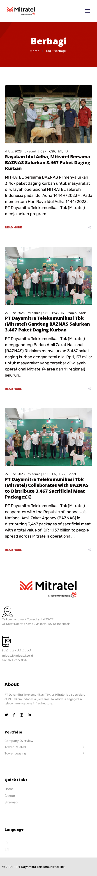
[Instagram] (21, 715)
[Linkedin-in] (29, 715)
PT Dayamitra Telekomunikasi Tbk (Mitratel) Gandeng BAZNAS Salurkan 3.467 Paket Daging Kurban (47, 324)
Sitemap (11, 802)
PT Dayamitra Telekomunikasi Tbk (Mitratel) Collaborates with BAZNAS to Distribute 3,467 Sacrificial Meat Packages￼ (47, 488)
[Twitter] (6, 715)
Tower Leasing (15, 753)
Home (34, 51)
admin (33, 151)
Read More (13, 227)
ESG (55, 313)
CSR (43, 151)
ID (66, 151)
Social (83, 313)
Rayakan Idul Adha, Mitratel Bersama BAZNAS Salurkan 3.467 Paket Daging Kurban (47, 162)
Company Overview (19, 741)
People (71, 313)
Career (10, 796)
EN (60, 151)
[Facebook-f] (14, 715)
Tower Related (15, 747)
